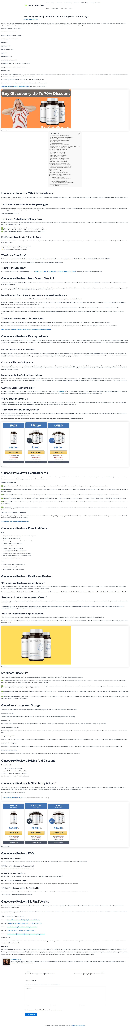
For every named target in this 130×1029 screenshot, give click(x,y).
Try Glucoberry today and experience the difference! (15, 521)
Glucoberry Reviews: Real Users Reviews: (59, 163)
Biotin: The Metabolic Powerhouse (59, 150)
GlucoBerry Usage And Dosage (57, 170)
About (47, 2)
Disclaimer (76, 2)
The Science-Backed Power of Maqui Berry (61, 138)
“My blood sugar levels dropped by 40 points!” (61, 164)
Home (47, 8)
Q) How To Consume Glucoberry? (60, 179)
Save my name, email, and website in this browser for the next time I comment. (44, 1009)
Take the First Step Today (57, 143)
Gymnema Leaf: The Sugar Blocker (59, 155)
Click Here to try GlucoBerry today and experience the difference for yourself (55, 271)
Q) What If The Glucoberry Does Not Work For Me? (64, 182)
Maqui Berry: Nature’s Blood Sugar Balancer (61, 153)
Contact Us (59, 2)
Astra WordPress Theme (78, 1025)
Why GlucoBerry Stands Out (58, 156)
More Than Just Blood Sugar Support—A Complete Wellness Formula (66, 146)
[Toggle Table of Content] (78, 134)
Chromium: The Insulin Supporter (59, 152)
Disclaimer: (58, 185)
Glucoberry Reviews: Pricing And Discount (60, 172)
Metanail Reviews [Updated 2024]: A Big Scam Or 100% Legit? (23, 920)
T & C (70, 8)
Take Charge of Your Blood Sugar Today (60, 158)
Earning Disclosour (95, 2)
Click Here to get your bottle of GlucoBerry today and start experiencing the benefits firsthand (26, 329)
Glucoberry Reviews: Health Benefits (58, 159)
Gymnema (61, 391)
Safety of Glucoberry (55, 169)
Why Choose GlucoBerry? (57, 141)
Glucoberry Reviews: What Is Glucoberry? (59, 135)
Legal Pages (55, 8)
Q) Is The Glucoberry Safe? (59, 177)
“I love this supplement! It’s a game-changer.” (61, 167)
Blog (53, 2)
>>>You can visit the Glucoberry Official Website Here (15, 86)
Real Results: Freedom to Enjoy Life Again (60, 140)
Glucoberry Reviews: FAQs (56, 175)
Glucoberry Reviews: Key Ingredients (58, 149)
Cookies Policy (68, 2)
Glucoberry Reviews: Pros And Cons (58, 161)
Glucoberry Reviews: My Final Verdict (59, 184)
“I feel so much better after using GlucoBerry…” (62, 166)
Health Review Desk (36, 5)
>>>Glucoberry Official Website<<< (12, 797)
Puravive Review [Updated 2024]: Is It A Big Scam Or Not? (22, 927)
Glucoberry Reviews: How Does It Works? (59, 144)
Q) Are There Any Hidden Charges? (60, 181)
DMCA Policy (84, 2)
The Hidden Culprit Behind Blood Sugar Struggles (62, 137)
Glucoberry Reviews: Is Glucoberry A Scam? (60, 174)
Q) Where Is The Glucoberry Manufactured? (62, 178)
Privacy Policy (63, 8)
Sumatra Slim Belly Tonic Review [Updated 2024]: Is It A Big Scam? (24, 923)
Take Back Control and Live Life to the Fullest (61, 147)
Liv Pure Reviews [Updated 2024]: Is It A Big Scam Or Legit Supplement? (26, 934)
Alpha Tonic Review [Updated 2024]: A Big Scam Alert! (21, 930)
